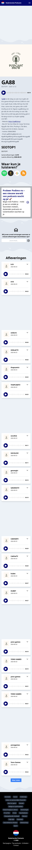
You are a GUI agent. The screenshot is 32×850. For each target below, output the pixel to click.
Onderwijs (23, 797)
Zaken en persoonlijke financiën (16, 800)
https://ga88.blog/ (14, 121)
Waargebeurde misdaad (11, 816)
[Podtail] (10, 173)
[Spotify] (4, 173)
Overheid (20, 819)
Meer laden (16, 780)
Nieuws (24, 816)
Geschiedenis (23, 813)
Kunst (15, 797)
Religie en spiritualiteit (16, 806)
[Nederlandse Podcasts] (16, 833)
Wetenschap (24, 822)
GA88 (3, 99)
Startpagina (7, 843)
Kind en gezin (12, 803)
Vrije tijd (11, 819)
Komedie (7, 797)
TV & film (7, 813)
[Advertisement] (16, 22)
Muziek (21, 803)
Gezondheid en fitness (10, 822)
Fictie (14, 813)
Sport (15, 826)
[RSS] (23, 173)
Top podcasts (16, 843)
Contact (16, 845)
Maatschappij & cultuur (10, 810)
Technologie (24, 810)
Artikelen (25, 843)
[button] (29, 3)
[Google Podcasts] (17, 173)
